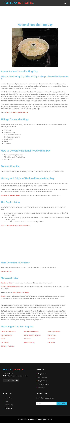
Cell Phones (4, 342)
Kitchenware (52, 335)
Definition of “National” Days (10, 195)
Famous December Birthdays (10, 286)
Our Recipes (41, 387)
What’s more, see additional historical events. (15, 225)
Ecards (3, 296)
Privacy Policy (9, 404)
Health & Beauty (29, 342)
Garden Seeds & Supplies (32, 335)
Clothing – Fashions (7, 346)
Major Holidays (42, 377)
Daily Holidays (42, 374)
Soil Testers (51, 342)
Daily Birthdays (42, 380)
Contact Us (8, 408)
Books (3, 339)
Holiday (18, 3)
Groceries (27, 339)
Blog (6, 401)
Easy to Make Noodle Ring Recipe (17, 112)
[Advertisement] (35, 13)
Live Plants (51, 339)
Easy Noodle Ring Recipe (21, 292)
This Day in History (7, 283)
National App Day (6, 271)
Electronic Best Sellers (31, 331)
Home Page (8, 397)
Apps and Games (6, 335)
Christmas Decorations (8, 331)
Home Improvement (54, 331)
